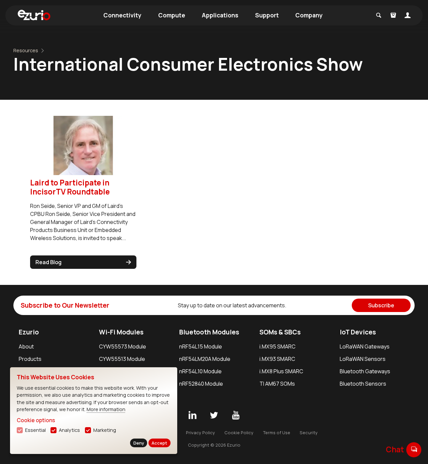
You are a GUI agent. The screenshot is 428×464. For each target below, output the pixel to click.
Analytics (69, 430)
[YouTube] (235, 415)
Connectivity (122, 15)
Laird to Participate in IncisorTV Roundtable (70, 187)
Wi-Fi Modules (121, 332)
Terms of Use (276, 433)
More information (106, 409)
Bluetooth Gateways (365, 371)
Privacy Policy (200, 433)
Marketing (104, 430)
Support (267, 15)
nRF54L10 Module (200, 371)
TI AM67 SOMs (277, 383)
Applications (220, 15)
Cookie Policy (238, 433)
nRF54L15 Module (200, 346)
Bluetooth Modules (209, 332)
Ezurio (29, 332)
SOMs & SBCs (280, 332)
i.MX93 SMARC (277, 359)
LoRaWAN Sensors (363, 359)
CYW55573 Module (122, 346)
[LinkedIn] (192, 415)
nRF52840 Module (201, 383)
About (26, 346)
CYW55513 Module (122, 359)
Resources (25, 50)
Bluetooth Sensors (363, 383)
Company (309, 15)
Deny (138, 443)
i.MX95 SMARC (277, 346)
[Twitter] (214, 415)
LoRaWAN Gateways (365, 346)
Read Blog (48, 262)
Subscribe (381, 305)
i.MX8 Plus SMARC (281, 371)
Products (30, 359)
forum (414, 449)
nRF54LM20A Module (204, 359)
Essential (35, 430)
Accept (159, 443)
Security (309, 433)
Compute (171, 15)
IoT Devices (358, 332)
